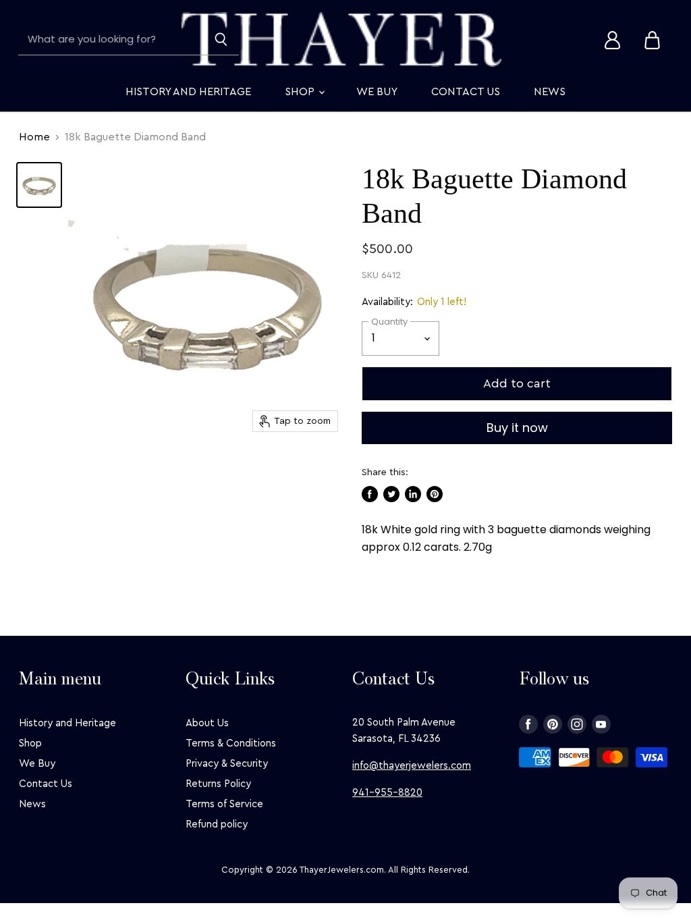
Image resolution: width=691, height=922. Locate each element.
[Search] (221, 39)
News (549, 91)
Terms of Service (224, 804)
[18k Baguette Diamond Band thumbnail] (39, 185)
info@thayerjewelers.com (411, 766)
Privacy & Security (227, 764)
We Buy (376, 91)
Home (34, 137)
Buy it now (517, 427)
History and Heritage (188, 91)
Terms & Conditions (231, 743)
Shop (301, 91)
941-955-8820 (387, 793)
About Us (207, 723)
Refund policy (217, 824)
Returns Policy (218, 784)
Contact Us (465, 91)
